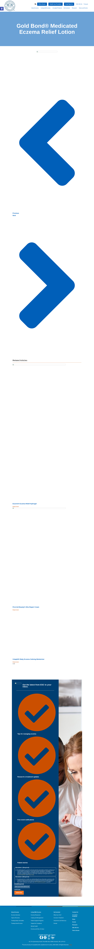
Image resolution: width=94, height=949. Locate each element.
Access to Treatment (59, 917)
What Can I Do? (57, 915)
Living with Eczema (45, 8)
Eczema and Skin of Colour (37, 929)
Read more (16, 506)
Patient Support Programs (37, 920)
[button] (2, 8)
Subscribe (19, 892)
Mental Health (34, 926)
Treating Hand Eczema (16, 923)
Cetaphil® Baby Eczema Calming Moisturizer (28, 659)
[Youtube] (49, 937)
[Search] (35, 4)
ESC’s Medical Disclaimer (40, 882)
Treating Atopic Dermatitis (17, 920)
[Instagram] (45, 937)
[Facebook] (41, 937)
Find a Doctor (75, 930)
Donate (55, 923)
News (73, 919)
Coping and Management (37, 917)
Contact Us (75, 912)
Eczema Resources (35, 915)
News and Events (83, 8)
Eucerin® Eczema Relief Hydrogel (25, 504)
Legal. (70, 944)
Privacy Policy (31, 874)
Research (74, 8)
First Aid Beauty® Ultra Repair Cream (26, 607)
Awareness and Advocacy (60, 920)
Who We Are (79, 4)
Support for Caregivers (36, 923)
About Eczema (35, 8)
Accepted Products (57, 8)
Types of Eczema (15, 917)
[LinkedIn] (52, 937)
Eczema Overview (15, 915)
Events (74, 922)
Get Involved (67, 8)
